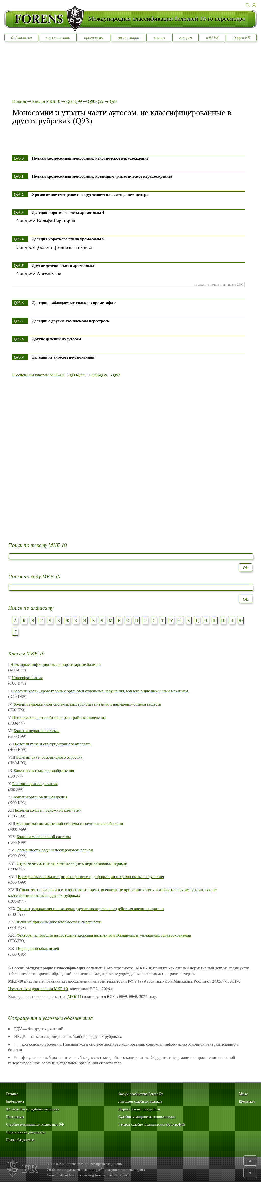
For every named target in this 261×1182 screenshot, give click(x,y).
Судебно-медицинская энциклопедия (146, 1117)
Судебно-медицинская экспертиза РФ (35, 1124)
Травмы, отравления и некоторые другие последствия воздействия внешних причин (90, 908)
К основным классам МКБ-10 (38, 374)
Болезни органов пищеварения (40, 796)
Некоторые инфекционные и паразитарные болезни (55, 664)
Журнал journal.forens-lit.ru (139, 1109)
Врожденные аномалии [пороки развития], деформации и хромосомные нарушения (91, 876)
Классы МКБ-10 (46, 101)
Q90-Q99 (95, 101)
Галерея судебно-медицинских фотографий (151, 1124)
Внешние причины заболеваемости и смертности (58, 921)
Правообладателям (20, 1140)
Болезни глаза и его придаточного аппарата (53, 743)
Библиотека (15, 1101)
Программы (15, 1117)
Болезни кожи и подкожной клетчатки (48, 810)
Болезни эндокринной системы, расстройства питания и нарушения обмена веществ (87, 704)
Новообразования (27, 677)
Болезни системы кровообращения (44, 770)
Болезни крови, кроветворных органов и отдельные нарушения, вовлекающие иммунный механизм (100, 690)
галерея (185, 37)
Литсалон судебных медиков (140, 1101)
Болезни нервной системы (36, 730)
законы (159, 37)
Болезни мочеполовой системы (44, 836)
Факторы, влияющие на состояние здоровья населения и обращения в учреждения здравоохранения (104, 935)
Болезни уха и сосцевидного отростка (49, 757)
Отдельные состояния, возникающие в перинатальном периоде (72, 863)
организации (128, 37)
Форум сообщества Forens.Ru (140, 1094)
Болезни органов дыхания (35, 783)
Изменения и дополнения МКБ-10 (38, 988)
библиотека (21, 37)
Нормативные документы (25, 1132)
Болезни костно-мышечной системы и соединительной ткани (69, 823)
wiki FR (212, 37)
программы (94, 37)
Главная (19, 101)
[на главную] (46, 19)
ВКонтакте (247, 1101)
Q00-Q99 (74, 101)
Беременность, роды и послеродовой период (54, 850)
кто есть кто (58, 37)
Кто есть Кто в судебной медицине (32, 1109)
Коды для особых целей (38, 948)
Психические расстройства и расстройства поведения (59, 717)
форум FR (241, 37)
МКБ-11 (75, 996)
